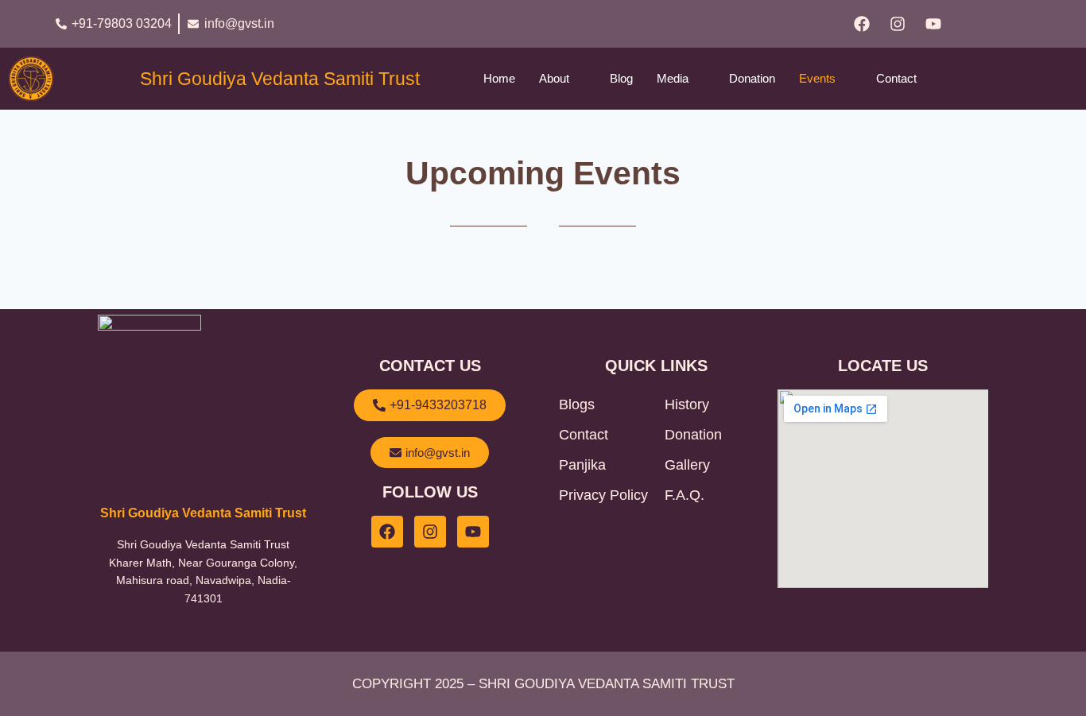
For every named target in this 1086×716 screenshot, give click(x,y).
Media (672, 78)
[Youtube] (933, 24)
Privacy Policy (603, 495)
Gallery (687, 465)
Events (817, 78)
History (687, 404)
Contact (896, 78)
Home (499, 78)
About (554, 78)
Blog (621, 78)
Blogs (577, 404)
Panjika (582, 465)
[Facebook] (862, 24)
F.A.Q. (684, 495)
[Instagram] (897, 24)
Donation (752, 78)
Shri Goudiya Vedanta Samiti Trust (280, 78)
